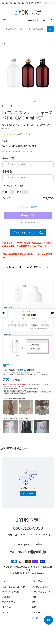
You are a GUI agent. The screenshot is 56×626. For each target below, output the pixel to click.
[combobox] (28, 29)
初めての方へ (8, 602)
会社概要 (6, 581)
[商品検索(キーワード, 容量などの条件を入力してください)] (50, 29)
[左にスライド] (21, 101)
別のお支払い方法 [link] (28, 222)
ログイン (43, 20)
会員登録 (32, 20)
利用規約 (6, 597)
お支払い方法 (8, 612)
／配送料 (12, 146)
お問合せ (36, 607)
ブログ (35, 617)
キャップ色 (8, 158)
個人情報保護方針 (10, 591)
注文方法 (6, 607)
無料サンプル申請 (40, 586)
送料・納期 (37, 581)
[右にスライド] (34, 101)
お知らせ (36, 602)
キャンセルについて (41, 591)
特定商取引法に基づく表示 (14, 586)
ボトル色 (7, 171)
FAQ (34, 597)
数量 (4, 192)
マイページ (37, 612)
